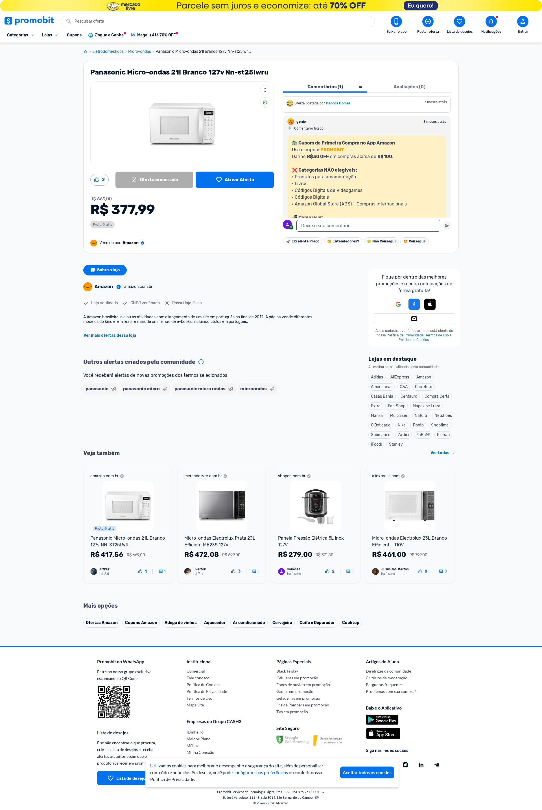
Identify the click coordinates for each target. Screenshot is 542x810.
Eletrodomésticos (108, 51)
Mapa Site (195, 704)
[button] (395, 304)
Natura (421, 415)
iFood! (376, 444)
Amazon (423, 377)
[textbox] (368, 225)
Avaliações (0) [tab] (409, 86)
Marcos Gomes (338, 103)
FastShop (396, 406)
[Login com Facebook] (414, 304)
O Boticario (380, 425)
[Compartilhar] (265, 102)
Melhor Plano (199, 738)
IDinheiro (195, 732)
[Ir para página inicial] (87, 51)
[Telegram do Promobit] (437, 765)
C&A (404, 386)
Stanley (396, 444)
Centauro (409, 396)
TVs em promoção (292, 711)
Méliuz (192, 745)
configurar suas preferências (260, 772)
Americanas (381, 386)
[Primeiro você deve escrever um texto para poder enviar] (447, 225)
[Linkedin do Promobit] (421, 765)
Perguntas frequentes (384, 684)
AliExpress (399, 377)
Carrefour (423, 386)
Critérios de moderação (386, 677)
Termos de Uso (437, 335)
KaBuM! (423, 434)
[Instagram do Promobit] (405, 765)
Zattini (403, 434)
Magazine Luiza (426, 406)
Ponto (418, 425)
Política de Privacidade (405, 335)
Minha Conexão (200, 752)
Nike (402, 425)
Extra (376, 406)
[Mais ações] (265, 90)
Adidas (377, 377)
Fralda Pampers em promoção (302, 704)
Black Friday (287, 671)
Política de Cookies (414, 340)
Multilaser (398, 415)
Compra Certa (437, 396)
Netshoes (443, 415)
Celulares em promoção (297, 677)
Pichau (443, 434)
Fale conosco (198, 677)
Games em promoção (294, 691)
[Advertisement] (191, 418)
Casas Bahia (382, 396)
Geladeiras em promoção (298, 698)
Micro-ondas (139, 51)
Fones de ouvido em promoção (303, 684)
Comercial (196, 671)
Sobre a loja (108, 270)
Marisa (377, 415)
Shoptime (440, 425)
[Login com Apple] (430, 304)
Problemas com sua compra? (391, 691)
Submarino (380, 434)
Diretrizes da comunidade (388, 671)
